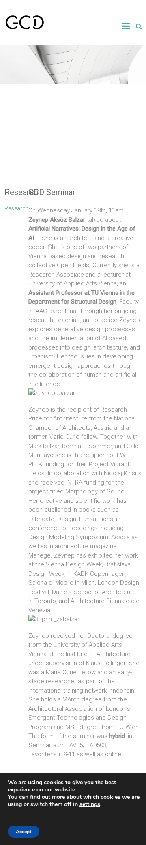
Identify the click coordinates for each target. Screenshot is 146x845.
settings (89, 804)
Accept (23, 831)
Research (16, 208)
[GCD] (24, 18)
